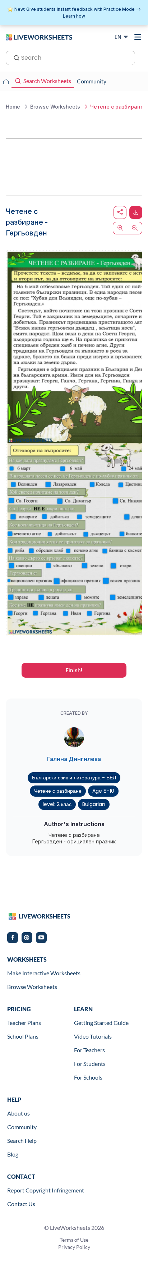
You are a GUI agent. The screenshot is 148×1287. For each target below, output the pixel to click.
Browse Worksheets (32, 986)
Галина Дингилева (74, 758)
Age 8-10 (103, 790)
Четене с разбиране (58, 790)
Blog (12, 1154)
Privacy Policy (74, 1247)
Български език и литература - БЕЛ (74, 777)
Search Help (22, 1140)
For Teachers (89, 1049)
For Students (90, 1063)
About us (18, 1113)
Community (22, 1126)
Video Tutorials (93, 1036)
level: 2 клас (57, 804)
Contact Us (21, 1203)
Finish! (74, 670)
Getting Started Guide (101, 1022)
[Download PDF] (135, 212)
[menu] (138, 37)
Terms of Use (74, 1240)
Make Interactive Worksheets (43, 973)
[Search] (14, 57)
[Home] (39, 36)
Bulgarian (93, 804)
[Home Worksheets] (5, 81)
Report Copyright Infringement (45, 1190)
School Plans (22, 1036)
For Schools (88, 1077)
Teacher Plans (24, 1022)
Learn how (74, 16)
